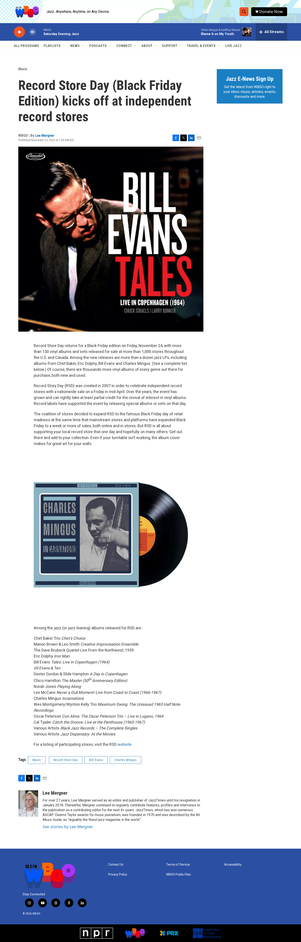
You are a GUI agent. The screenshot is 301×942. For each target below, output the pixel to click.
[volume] (32, 32)
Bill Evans (96, 760)
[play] (19, 32)
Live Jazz (233, 46)
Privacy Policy (117, 874)
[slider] (39, 32)
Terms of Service (178, 864)
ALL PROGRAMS (26, 46)
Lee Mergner (44, 135)
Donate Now (271, 11)
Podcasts (98, 46)
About (146, 46)
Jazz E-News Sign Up (249, 79)
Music (22, 69)
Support (169, 46)
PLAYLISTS (52, 46)
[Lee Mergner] (28, 803)
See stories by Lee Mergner (68, 826)
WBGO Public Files (178, 874)
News (75, 46)
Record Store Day (66, 760)
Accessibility (233, 864)
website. (124, 744)
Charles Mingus (126, 760)
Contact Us (115, 864)
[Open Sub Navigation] (64, 46)
